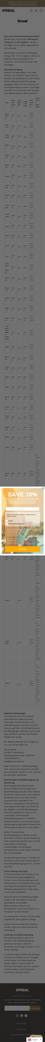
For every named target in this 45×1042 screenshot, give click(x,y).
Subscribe (22, 549)
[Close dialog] (43, 488)
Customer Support (31, 543)
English (35, 1039)
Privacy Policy (32, 538)
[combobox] (34, 1039)
